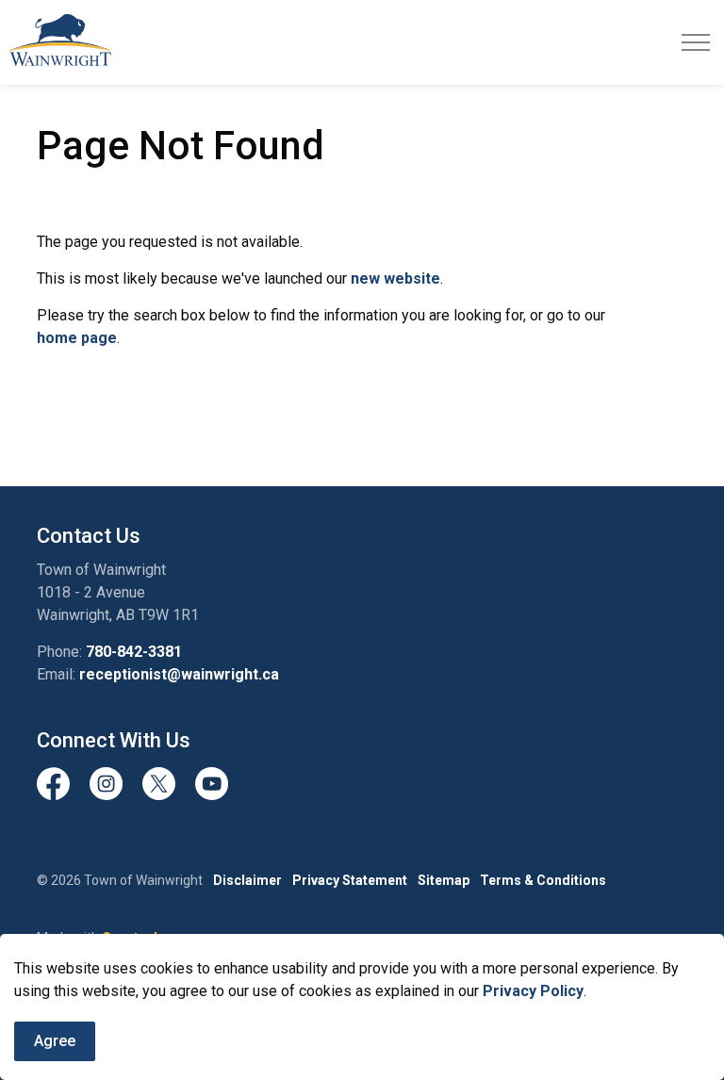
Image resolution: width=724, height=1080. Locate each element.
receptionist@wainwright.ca (179, 674)
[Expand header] (695, 42)
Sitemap (443, 880)
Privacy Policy (533, 991)
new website (395, 278)
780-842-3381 (134, 652)
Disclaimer (247, 880)
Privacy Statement (349, 880)
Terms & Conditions (543, 880)
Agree (54, 1041)
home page (77, 338)
